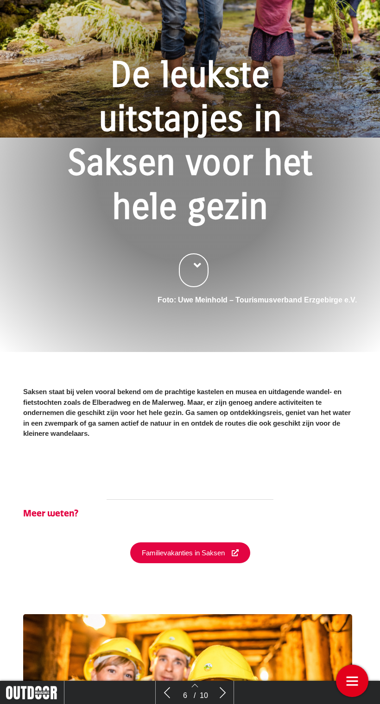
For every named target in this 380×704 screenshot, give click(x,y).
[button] (194, 270)
